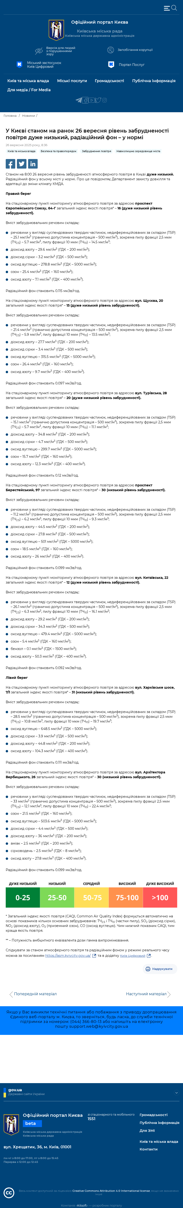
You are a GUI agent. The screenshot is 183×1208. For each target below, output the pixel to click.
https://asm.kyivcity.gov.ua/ (68, 955)
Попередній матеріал (35, 994)
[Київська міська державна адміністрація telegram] (79, 100)
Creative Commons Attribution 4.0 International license (111, 1190)
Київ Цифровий (132, 956)
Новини (28, 115)
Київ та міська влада (159, 1142)
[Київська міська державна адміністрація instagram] (104, 100)
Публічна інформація (159, 1123)
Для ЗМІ (147, 1131)
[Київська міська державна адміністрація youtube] (91, 100)
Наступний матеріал (146, 994)
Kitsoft (82, 1205)
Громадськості (154, 1115)
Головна (10, 115)
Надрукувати (162, 969)
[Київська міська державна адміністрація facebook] (85, 100)
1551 (91, 1118)
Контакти (149, 1149)
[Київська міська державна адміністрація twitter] (98, 100)
